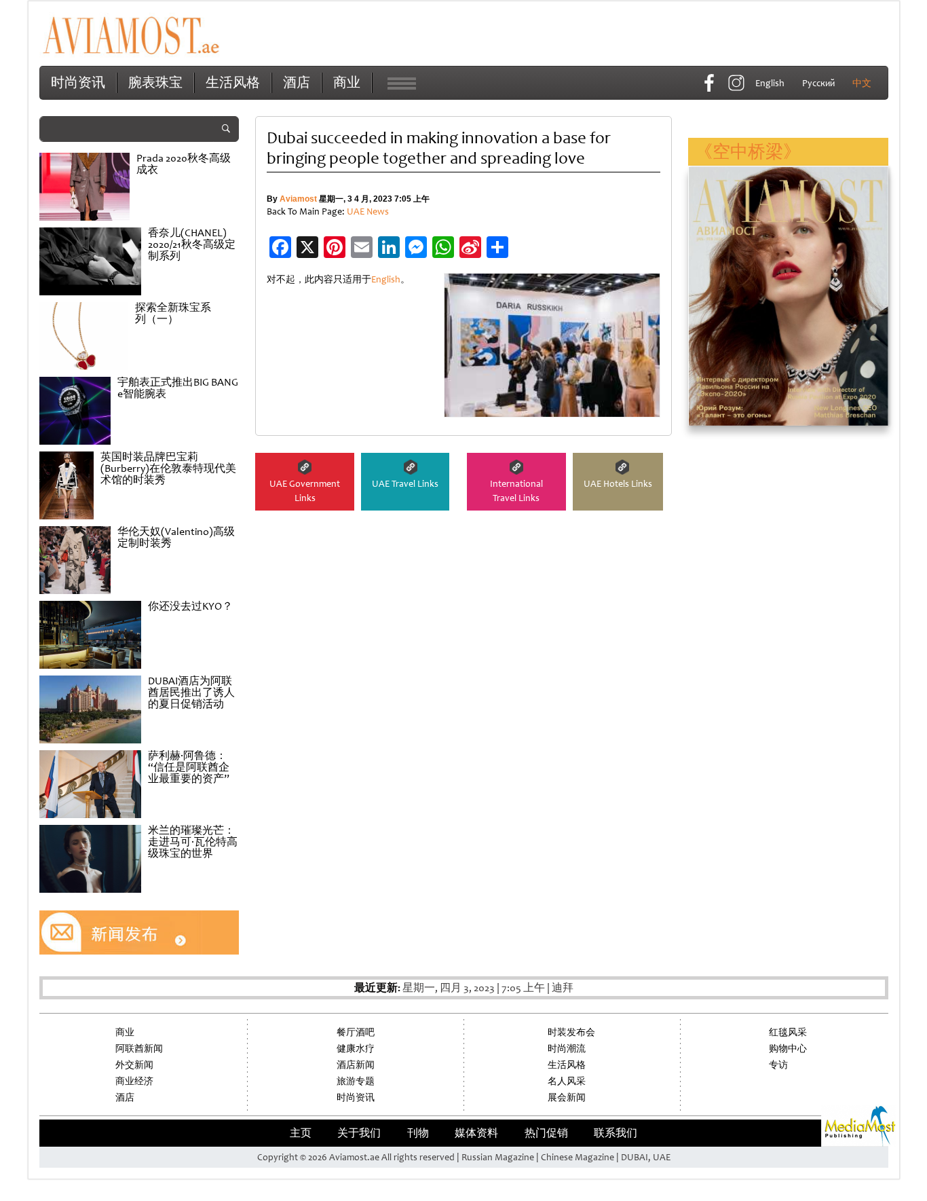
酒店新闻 (356, 1065)
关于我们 (359, 1133)
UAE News (368, 211)
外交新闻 (134, 1065)
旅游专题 (356, 1081)
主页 (300, 1133)
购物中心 (788, 1048)
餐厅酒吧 (356, 1032)
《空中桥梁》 (748, 151)
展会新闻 (567, 1097)
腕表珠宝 (155, 82)
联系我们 (615, 1133)
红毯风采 (788, 1032)
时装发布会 (571, 1032)
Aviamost (298, 199)
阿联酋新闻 (139, 1048)
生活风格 (233, 82)
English (385, 279)
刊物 (418, 1133)
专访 (778, 1065)
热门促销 (546, 1133)
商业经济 (134, 1081)
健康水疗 (356, 1048)
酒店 (296, 82)
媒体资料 (476, 1133)
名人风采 (567, 1081)
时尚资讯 (78, 82)
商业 (346, 82)
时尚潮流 (567, 1048)
